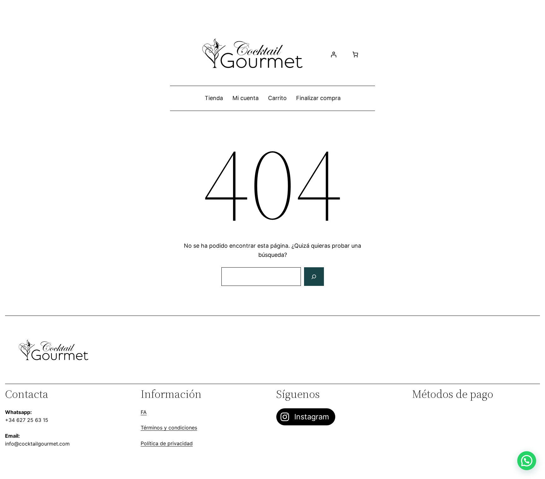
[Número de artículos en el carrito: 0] (355, 54)
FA (144, 412)
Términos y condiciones (169, 427)
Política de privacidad (167, 443)
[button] (526, 460)
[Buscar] (314, 276)
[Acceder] (333, 54)
